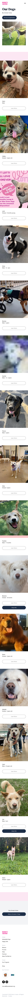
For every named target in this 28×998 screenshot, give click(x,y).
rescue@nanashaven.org (8, 986)
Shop (3, 966)
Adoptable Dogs (6, 939)
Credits (10, 996)
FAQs (3, 952)
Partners (4, 954)
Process (4, 949)
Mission (4, 947)
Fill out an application (9, 17)
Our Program (5, 962)
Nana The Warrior (6, 956)
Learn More (14, 108)
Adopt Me (14, 607)
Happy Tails (5, 941)
